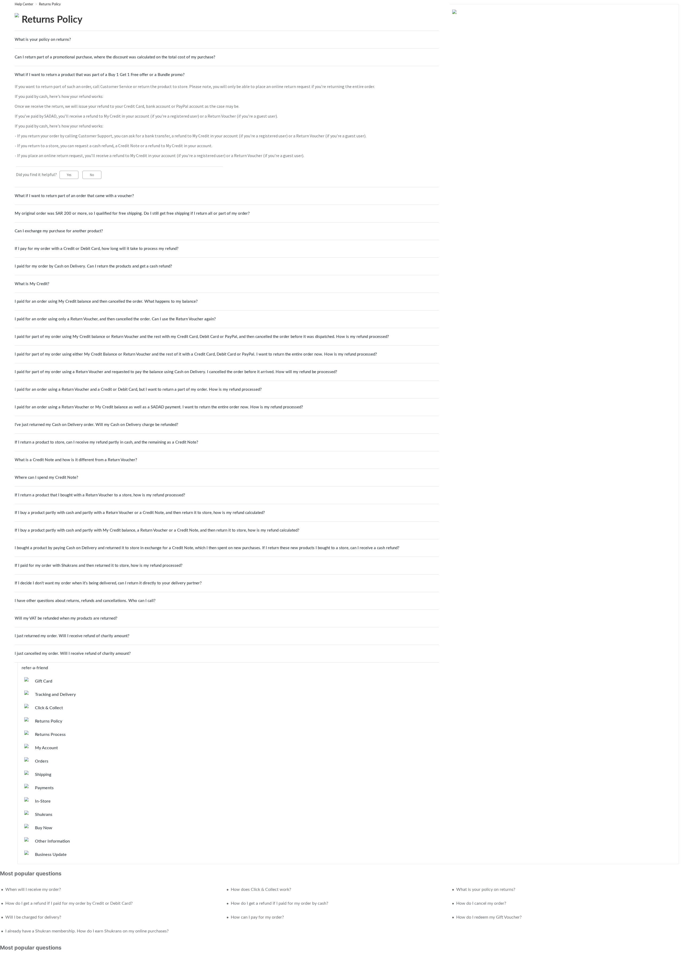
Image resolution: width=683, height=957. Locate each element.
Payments (44, 788)
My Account (46, 748)
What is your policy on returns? (43, 40)
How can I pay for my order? (257, 917)
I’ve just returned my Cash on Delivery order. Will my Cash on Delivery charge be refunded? (96, 425)
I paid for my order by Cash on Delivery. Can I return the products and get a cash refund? (93, 266)
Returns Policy (50, 4)
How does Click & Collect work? (261, 889)
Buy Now (43, 828)
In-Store (43, 801)
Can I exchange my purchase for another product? (59, 231)
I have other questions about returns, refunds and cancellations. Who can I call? (85, 601)
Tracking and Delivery (55, 694)
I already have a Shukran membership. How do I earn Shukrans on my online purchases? (87, 931)
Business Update (51, 854)
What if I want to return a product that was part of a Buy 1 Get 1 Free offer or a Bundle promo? (100, 75)
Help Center (24, 4)
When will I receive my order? (33, 889)
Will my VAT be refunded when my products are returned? (66, 618)
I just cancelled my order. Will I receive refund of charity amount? (73, 654)
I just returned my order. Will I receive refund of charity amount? (72, 636)
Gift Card (43, 681)
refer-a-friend (35, 668)
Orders (41, 761)
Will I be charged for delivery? (33, 917)
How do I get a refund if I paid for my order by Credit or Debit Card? (69, 903)
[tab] (227, 39)
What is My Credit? (32, 284)
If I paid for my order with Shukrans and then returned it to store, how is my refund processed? (98, 566)
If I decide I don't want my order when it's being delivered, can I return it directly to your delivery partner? (108, 583)
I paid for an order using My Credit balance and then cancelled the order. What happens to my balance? (106, 302)
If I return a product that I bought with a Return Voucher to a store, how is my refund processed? (100, 495)
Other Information (52, 841)
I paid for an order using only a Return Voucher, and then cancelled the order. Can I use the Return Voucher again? (115, 319)
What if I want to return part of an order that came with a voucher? (74, 196)
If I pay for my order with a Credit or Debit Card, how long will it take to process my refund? (96, 249)
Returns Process (50, 734)
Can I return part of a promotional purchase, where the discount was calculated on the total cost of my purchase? (115, 57)
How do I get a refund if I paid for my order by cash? (279, 903)
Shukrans (43, 814)
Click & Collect (49, 708)
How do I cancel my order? (481, 903)
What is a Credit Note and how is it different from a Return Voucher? (76, 460)
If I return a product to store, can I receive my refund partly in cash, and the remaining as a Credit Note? (106, 442)
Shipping (43, 774)
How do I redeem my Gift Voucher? (489, 917)
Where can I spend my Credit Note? (46, 478)
